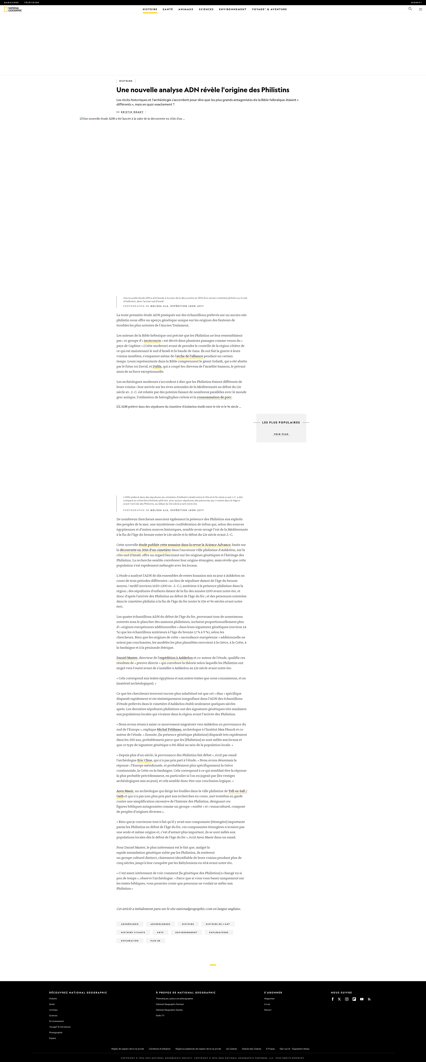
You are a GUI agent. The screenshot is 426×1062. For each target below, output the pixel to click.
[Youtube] (361, 1000)
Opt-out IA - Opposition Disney (295, 1049)
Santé (52, 1004)
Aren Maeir (124, 791)
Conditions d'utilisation (159, 1049)
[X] (339, 1000)
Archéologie (130, 924)
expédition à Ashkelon (176, 658)
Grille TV (160, 1015)
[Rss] (369, 1000)
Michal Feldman (169, 729)
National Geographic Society (169, 1010)
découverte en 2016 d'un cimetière (145, 550)
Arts (160, 932)
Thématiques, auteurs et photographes (174, 998)
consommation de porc (214, 397)
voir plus (281, 434)
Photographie (55, 1032)
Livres (267, 1004)
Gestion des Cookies (251, 1049)
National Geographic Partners (170, 1004)
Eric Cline (144, 760)
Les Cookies (231, 1049)
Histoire (126, 81)
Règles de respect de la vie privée (127, 1049)
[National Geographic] (5, 9)
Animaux (53, 1010)
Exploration (130, 941)
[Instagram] (346, 1000)
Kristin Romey (132, 112)
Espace (52, 1038)
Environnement (187, 932)
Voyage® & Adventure (60, 1027)
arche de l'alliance (189, 356)
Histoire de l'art (218, 924)
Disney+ (416, 2)
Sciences (53, 1015)
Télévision (31, 2)
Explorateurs (219, 932)
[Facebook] (332, 1000)
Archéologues (160, 924)
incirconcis (152, 341)
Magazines (11, 2)
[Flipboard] (354, 1000)
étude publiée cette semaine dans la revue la (184, 545)
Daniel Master (126, 658)
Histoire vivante (133, 932)
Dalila (157, 366)
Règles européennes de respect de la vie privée (198, 1049)
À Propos (270, 1049)
